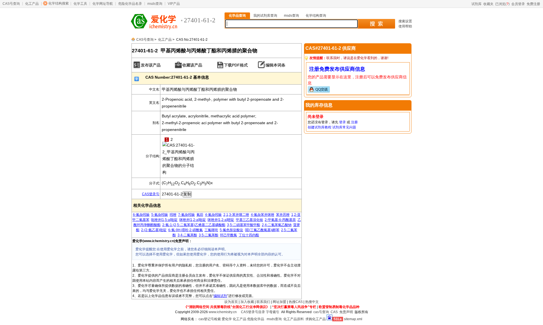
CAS (334, 312)
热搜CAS (296, 302)
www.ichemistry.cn (223, 312)
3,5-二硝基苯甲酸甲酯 (243, 225)
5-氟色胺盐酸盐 (231, 230)
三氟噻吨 (211, 230)
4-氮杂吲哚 (213, 215)
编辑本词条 (275, 65)
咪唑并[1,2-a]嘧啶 (221, 220)
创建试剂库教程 (319, 127)
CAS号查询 (11, 4)
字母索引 (272, 312)
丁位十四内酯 (249, 235)
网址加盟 (279, 302)
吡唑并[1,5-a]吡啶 (164, 220)
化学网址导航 (102, 4)
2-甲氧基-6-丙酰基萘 (280, 220)
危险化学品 (255, 319)
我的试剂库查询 (265, 16)
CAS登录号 (150, 194)
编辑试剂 (220, 296)
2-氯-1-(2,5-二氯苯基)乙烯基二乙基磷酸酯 (193, 225)
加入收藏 (247, 302)
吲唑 (173, 215)
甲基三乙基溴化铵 (249, 220)
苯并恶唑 (283, 215)
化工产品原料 (293, 319)
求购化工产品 (315, 319)
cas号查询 (321, 312)
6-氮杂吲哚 (141, 215)
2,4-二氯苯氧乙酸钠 (277, 225)
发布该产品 (151, 65)
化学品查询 (237, 16)
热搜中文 (312, 302)
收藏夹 (488, 4)
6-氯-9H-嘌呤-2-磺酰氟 (185, 230)
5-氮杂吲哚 (159, 215)
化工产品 (32, 4)
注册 (354, 122)
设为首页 (231, 302)
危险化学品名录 (130, 4)
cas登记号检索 (210, 319)
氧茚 (200, 215)
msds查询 (154, 4)
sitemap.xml (353, 319)
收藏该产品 (192, 65)
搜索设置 (405, 21)
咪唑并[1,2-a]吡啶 (192, 220)
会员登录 (518, 4)
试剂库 (476, 4)
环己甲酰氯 (228, 235)
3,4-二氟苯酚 (187, 235)
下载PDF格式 (236, 65)
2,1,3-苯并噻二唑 (236, 215)
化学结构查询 (316, 16)
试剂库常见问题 (344, 127)
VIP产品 (174, 4)
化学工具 (80, 4)
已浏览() (502, 4)
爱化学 (227, 319)
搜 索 (376, 24)
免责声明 (346, 312)
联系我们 (263, 302)
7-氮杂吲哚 (186, 215)
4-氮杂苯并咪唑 (262, 215)
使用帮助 (405, 26)
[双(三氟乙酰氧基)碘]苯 (262, 230)
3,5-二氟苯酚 (208, 235)
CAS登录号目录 (253, 312)
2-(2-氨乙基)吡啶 (154, 230)
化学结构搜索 (58, 3)
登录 (342, 122)
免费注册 (533, 4)
